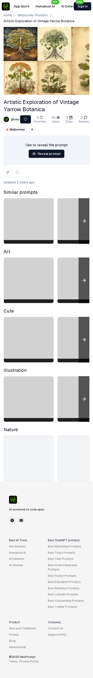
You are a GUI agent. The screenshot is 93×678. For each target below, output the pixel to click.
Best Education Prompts (64, 582)
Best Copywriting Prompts (66, 600)
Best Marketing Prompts (64, 546)
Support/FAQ (57, 634)
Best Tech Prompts (61, 558)
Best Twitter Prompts (62, 606)
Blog (12, 640)
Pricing (13, 634)
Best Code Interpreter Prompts (62, 567)
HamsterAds (17, 647)
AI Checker (16, 565)
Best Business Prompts (63, 588)
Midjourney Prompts (33, 15)
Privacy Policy (29, 661)
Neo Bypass (17, 546)
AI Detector (71, 5)
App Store (21, 6)
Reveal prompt (49, 154)
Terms (13, 661)
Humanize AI (47, 5)
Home (8, 15)
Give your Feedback (22, 628)
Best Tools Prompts (61, 552)
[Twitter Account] (12, 520)
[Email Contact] (21, 520)
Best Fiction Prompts (62, 575)
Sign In (82, 6)
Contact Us (55, 628)
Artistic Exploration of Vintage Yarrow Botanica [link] (39, 21)
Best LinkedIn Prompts (63, 594)
